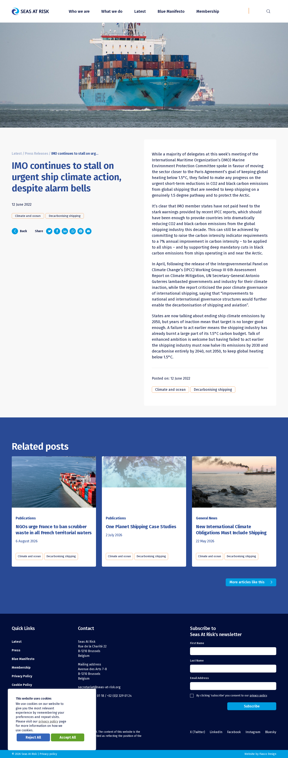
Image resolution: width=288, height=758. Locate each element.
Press (16, 650)
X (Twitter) (197, 732)
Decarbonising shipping (65, 216)
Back (20, 231)
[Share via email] (88, 231)
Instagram (252, 732)
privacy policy (258, 695)
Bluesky (270, 732)
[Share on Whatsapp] (73, 231)
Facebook (234, 732)
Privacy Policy (22, 676)
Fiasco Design (267, 754)
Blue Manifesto (171, 11)
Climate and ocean (28, 216)
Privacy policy (48, 754)
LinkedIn (216, 732)
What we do (111, 11)
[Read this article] (54, 480)
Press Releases (36, 154)
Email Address (199, 678)
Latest (140, 11)
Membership (207, 11)
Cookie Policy (22, 685)
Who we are (79, 11)
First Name (197, 643)
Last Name (197, 660)
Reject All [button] (33, 737)
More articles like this (247, 582)
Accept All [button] (68, 737)
